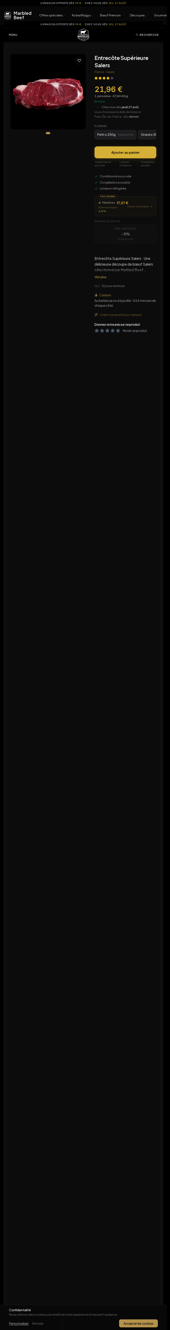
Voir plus (100, 277)
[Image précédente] (17, 91)
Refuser (38, 1323)
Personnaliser (19, 1323)
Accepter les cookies (138, 1323)
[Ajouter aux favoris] (79, 60)
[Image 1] (48, 133)
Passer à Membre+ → (140, 206)
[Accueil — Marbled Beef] (83, 35)
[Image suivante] (78, 91)
